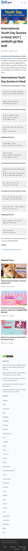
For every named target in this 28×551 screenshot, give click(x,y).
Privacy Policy (22, 547)
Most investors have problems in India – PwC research (13, 385)
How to (5, 474)
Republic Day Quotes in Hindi (12, 249)
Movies (5, 503)
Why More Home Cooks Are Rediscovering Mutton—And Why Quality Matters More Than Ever (14, 367)
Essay (4, 446)
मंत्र (4, 532)
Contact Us (13, 547)
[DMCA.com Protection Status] (8, 357)
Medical (5, 495)
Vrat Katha (6, 520)
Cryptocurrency (7, 433)
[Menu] (25, 2)
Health (5, 462)
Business (5, 429)
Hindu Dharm (6, 466)
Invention (5, 487)
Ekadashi (5, 441)
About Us (17, 549)
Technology (6, 516)
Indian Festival (7, 479)
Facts (4, 450)
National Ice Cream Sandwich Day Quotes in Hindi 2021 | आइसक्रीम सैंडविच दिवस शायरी (14, 310)
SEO (4, 512)
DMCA (24, 549)
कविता (4, 528)
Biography (6, 417)
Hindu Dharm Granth (8, 470)
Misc (4, 499)
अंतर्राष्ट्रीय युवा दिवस (6, 58)
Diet (4, 437)
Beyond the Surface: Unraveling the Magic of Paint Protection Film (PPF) (14, 390)
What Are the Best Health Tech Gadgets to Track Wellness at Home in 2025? (14, 374)
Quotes (13, 286)
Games (5, 458)
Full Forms (6, 454)
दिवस (18, 68)
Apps (4, 404)
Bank (4, 413)
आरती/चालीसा (6, 524)
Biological (5, 421)
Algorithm (5, 400)
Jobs (4, 491)
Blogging (5, 425)
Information (6, 483)
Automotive (6, 408)
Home (5, 547)
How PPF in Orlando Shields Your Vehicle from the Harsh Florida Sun (14, 379)
